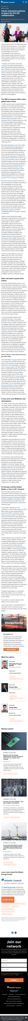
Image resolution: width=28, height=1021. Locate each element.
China (5, 773)
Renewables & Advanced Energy (8, 911)
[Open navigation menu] (26, 2)
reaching (3, 129)
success (5, 545)
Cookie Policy (11, 994)
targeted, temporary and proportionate (12, 236)
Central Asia (6, 817)
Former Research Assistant (15, 689)
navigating (16, 53)
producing (4, 420)
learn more (8, 900)
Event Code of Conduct (10, 1005)
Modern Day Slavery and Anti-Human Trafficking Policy (14, 1003)
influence (22, 113)
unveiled (3, 65)
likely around (7, 522)
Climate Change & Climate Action (16, 678)
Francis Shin (21, 19)
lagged (15, 360)
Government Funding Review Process (14, 998)
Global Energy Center (10, 887)
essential (15, 403)
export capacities (19, 351)
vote (14, 372)
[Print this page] (12, 933)
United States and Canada (7, 914)
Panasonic (15, 177)
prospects (20, 369)
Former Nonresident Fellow (15, 667)
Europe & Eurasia (13, 696)
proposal (18, 548)
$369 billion (11, 145)
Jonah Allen (7, 21)
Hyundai (3, 177)
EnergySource (4, 6)
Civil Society (12, 676)
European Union (15, 906)
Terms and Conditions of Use (10, 974)
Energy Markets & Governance (10, 864)
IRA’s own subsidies (8, 209)
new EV (21, 167)
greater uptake (10, 367)
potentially (17, 147)
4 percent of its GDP (10, 515)
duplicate (22, 448)
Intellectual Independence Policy (14, 996)
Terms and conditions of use (20, 994)
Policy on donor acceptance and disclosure (14, 1001)
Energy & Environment (12, 773)
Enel (19, 176)
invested (19, 509)
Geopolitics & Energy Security (7, 908)
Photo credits (19, 1005)
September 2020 (6, 120)
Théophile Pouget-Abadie (10, 19)
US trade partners (12, 156)
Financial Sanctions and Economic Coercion (17, 699)
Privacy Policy (4, 994)
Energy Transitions (6, 906)
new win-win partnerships (13, 497)
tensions (23, 547)
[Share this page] (16, 933)
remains (9, 322)
